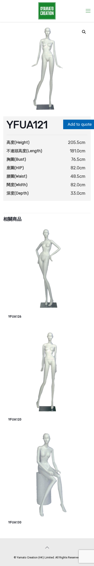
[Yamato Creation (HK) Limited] (47, 11)
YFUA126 (14, 316)
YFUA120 (14, 419)
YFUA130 (14, 522)
